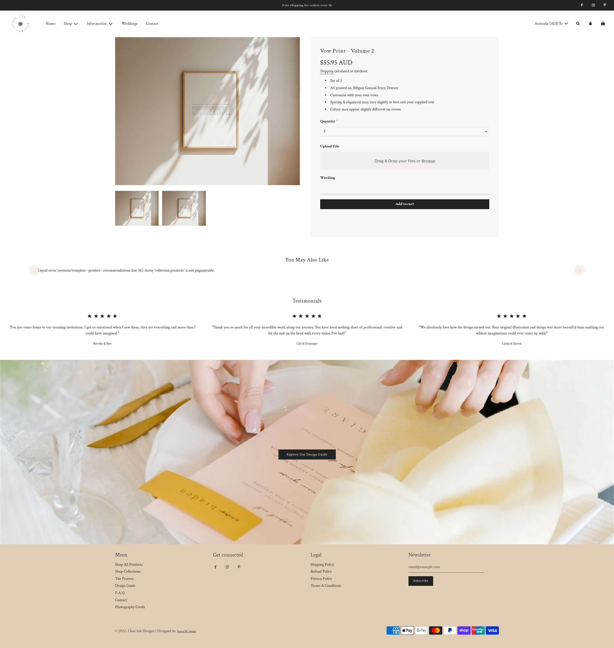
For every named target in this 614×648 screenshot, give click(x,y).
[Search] (578, 23)
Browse (428, 160)
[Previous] (34, 270)
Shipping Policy (322, 564)
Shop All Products (129, 564)
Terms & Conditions (326, 585)
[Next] (579, 270)
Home (51, 23)
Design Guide (125, 585)
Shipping (326, 71)
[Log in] (590, 23)
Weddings (130, 23)
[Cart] (603, 23)
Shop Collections (128, 571)
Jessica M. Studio (186, 631)
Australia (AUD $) (549, 23)
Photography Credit (130, 607)
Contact (152, 23)
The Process (124, 578)
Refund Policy (321, 571)
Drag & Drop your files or (405, 160)
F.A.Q (119, 592)
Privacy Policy (321, 578)
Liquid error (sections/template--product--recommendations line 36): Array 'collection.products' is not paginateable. (126, 270)
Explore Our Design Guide (307, 454)
